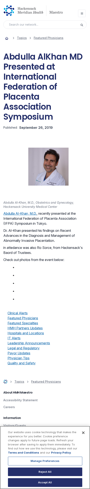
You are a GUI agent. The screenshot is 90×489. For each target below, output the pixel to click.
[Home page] (6, 38)
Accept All (45, 482)
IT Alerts (14, 338)
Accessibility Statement (20, 400)
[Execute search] (83, 24)
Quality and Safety (22, 363)
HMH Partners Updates (25, 328)
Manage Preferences (45, 461)
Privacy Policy (61, 452)
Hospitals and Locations (26, 333)
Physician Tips (19, 358)
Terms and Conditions (23, 452)
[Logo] (34, 10)
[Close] (83, 432)
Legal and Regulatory (24, 348)
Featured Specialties (23, 323)
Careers (9, 407)
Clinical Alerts (18, 313)
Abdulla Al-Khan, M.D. (20, 213)
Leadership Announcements (29, 343)
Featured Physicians (23, 318)
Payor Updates (19, 353)
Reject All (45, 471)
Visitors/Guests (14, 425)
